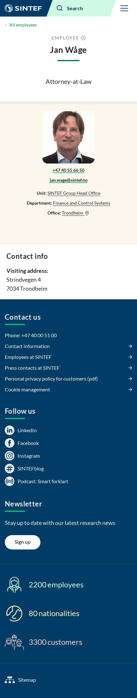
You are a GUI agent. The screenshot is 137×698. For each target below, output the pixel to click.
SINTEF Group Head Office (73, 193)
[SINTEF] (23, 8)
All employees (23, 24)
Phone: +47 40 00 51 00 (31, 335)
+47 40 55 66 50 (68, 170)
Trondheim (73, 212)
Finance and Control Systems (81, 203)
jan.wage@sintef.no (69, 180)
